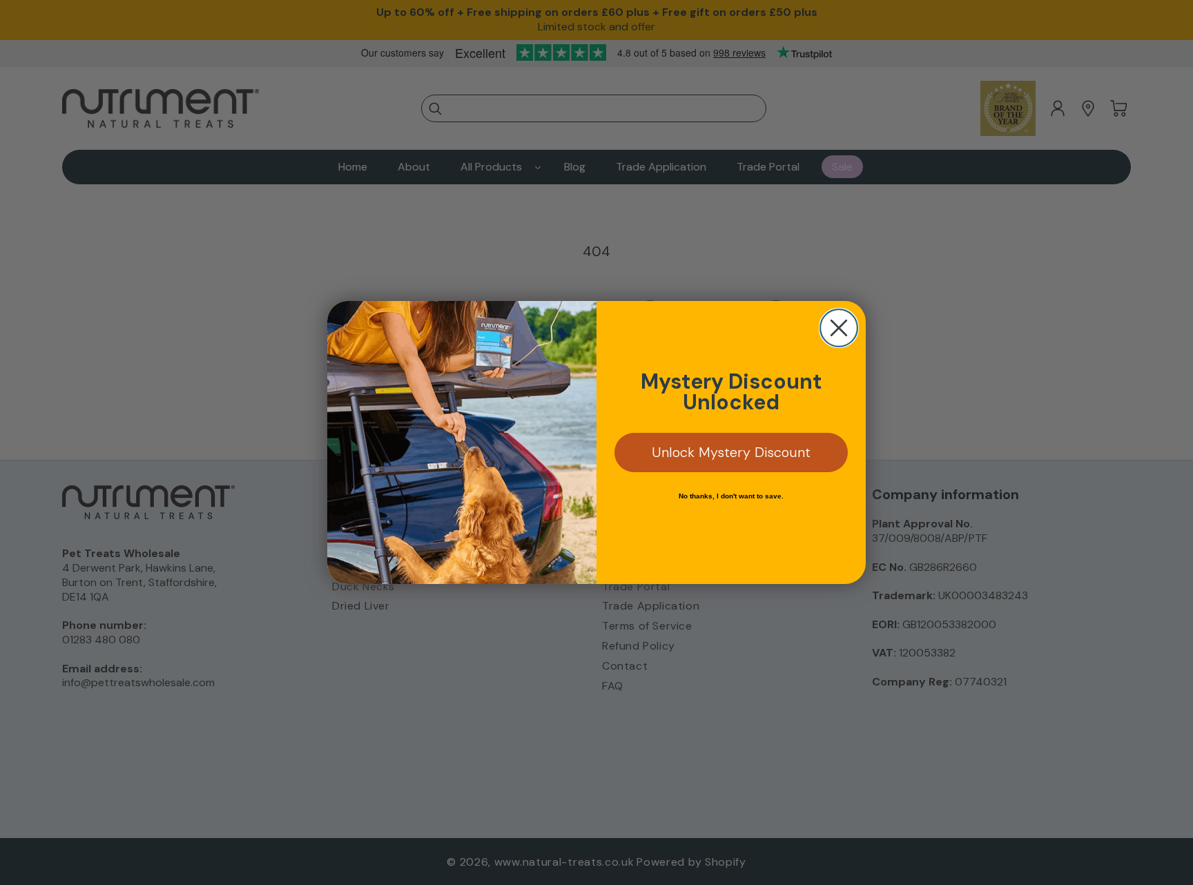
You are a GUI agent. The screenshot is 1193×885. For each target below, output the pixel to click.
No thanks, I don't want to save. (731, 496)
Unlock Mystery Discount (731, 452)
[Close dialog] (838, 328)
